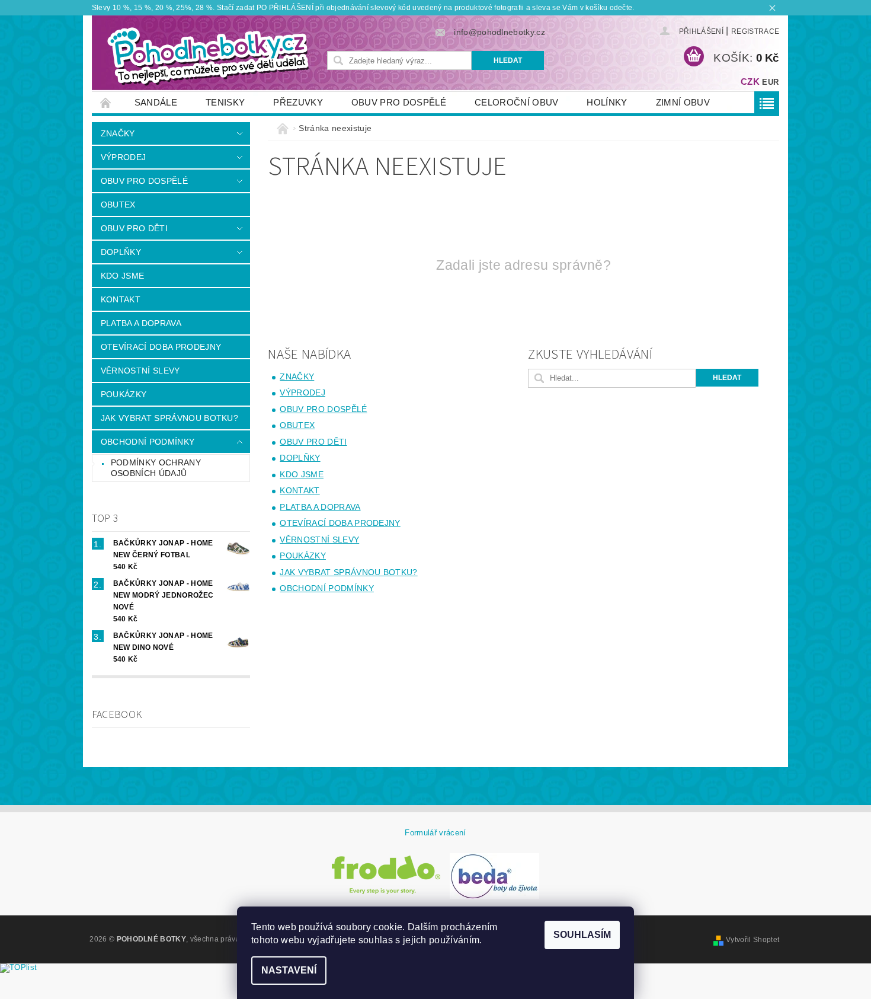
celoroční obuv (516, 102)
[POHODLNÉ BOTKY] (207, 55)
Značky (118, 133)
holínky (607, 102)
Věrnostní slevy (140, 370)
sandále (156, 102)
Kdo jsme (123, 275)
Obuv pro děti (134, 228)
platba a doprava (141, 323)
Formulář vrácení (435, 833)
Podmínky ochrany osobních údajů (156, 468)
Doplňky (121, 252)
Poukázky (124, 394)
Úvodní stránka (106, 102)
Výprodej (123, 157)
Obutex (118, 204)
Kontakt (120, 299)
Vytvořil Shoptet (752, 940)
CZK (750, 81)
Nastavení (288, 970)
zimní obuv (683, 102)
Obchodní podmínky (147, 441)
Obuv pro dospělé (398, 102)
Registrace (755, 31)
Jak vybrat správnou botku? (169, 418)
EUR (770, 82)
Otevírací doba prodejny (161, 347)
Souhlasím (582, 935)
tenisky (225, 102)
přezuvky (298, 102)
